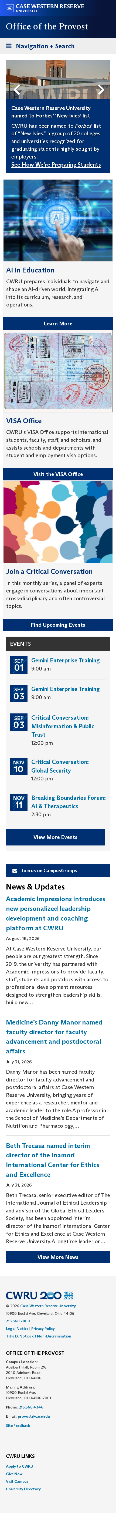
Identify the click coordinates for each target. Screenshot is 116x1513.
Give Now (14, 1473)
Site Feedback (18, 1425)
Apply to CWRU (19, 1466)
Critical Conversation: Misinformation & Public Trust (62, 726)
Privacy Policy (43, 1328)
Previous (18, 80)
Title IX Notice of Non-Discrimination (38, 1336)
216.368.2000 (18, 1321)
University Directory (23, 1489)
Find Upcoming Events (58, 625)
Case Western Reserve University (48, 1305)
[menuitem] (58, 1466)
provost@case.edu (34, 1416)
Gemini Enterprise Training (65, 660)
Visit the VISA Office (58, 474)
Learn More (58, 323)
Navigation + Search (38, 48)
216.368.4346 (31, 1407)
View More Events (55, 837)
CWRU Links (20, 1456)
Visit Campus (17, 1481)
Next (102, 80)
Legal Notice (17, 1328)
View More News (58, 1257)
